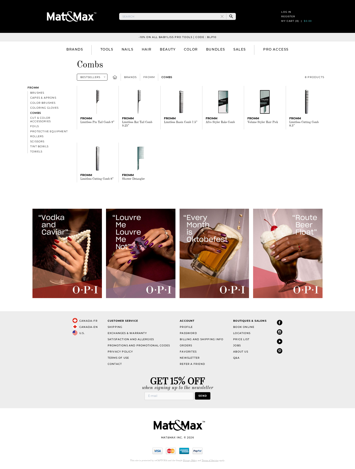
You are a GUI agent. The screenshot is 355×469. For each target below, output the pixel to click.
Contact (115, 363)
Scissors (37, 141)
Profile (186, 326)
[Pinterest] (280, 350)
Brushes (37, 92)
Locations (241, 333)
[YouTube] (280, 341)
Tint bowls (39, 146)
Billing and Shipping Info (201, 339)
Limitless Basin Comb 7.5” (180, 122)
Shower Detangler (133, 178)
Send (202, 395)
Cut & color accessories (40, 119)
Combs (166, 77)
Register (288, 16)
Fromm (149, 77)
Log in (286, 11)
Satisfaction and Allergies (131, 339)
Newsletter (190, 357)
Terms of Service (210, 461)
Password (188, 333)
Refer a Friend (192, 363)
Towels (36, 151)
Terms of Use (118, 357)
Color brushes (43, 102)
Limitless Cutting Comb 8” (97, 178)
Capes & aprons (43, 97)
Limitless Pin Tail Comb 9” (97, 122)
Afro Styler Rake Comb (220, 122)
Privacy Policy (120, 351)
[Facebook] (280, 322)
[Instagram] (280, 331)
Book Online (243, 326)
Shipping (115, 326)
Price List (241, 339)
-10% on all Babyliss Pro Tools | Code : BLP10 (178, 37)
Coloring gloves (44, 107)
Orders (186, 345)
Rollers (37, 136)
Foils (34, 126)
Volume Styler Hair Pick (262, 122)
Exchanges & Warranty (127, 333)
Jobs (237, 345)
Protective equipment (49, 131)
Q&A (236, 357)
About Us (240, 351)
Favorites (188, 351)
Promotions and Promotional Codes (139, 345)
